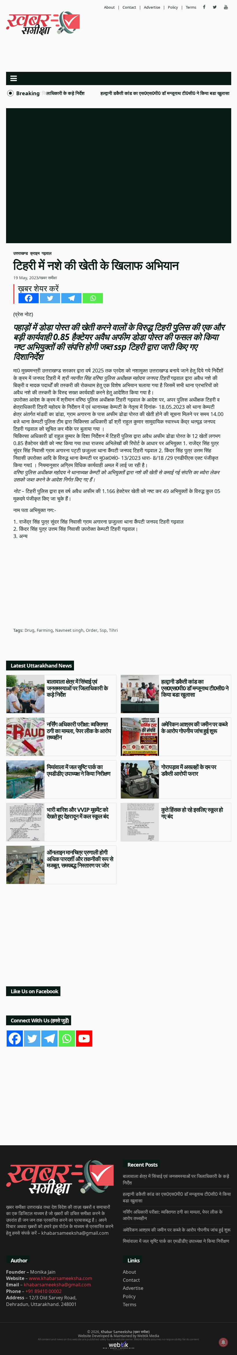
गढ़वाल (46, 253)
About (109, 7)
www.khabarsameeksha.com (60, 1278)
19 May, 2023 (25, 277)
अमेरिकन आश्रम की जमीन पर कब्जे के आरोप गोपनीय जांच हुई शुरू (194, 727)
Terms (191, 7)
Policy (173, 7)
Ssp (103, 630)
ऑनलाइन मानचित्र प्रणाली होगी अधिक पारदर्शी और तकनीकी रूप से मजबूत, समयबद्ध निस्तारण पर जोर (80, 858)
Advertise (152, 7)
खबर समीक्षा (48, 277)
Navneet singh (69, 630)
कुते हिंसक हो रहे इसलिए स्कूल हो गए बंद (192, 813)
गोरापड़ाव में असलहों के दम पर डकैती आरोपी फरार (188, 770)
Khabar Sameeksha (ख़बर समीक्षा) (125, 1331)
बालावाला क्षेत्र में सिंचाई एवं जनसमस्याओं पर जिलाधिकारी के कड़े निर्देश (77, 688)
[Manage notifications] (223, 1342)
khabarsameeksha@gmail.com (57, 1284)
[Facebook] (28, 298)
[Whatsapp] (93, 298)
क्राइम (35, 253)
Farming (45, 630)
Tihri (113, 630)
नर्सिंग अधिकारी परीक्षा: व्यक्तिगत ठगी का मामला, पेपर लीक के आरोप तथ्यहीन (79, 730)
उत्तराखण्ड (20, 253)
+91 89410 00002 (43, 1291)
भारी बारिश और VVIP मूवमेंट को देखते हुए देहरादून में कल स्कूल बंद (77, 813)
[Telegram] (71, 298)
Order (91, 630)
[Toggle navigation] (13, 78)
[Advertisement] (118, 53)
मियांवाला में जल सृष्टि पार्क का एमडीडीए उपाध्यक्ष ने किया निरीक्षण (78, 770)
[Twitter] (50, 298)
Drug (29, 630)
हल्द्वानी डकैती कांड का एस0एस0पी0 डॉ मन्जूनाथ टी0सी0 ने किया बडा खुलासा (148, 93)
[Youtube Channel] (84, 1038)
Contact (129, 7)
